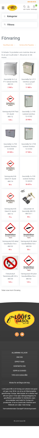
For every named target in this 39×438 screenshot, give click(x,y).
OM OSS (19, 357)
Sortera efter (27, 45)
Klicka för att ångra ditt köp (19, 383)
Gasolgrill (20, 409)
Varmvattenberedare (9, 409)
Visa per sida (8, 45)
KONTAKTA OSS (20, 366)
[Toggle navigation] (3, 8)
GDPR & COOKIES (19, 371)
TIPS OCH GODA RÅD (20, 375)
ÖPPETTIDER (19, 362)
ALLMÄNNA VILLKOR (19, 353)
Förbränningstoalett (29, 409)
